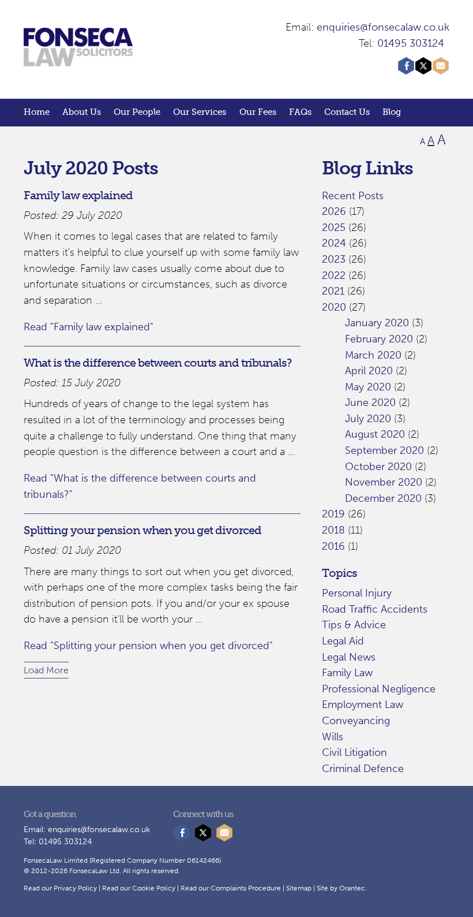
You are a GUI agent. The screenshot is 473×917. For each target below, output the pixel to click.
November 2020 (383, 482)
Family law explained (78, 195)
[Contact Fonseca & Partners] (440, 71)
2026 (334, 211)
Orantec (352, 888)
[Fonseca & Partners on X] (423, 71)
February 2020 (379, 339)
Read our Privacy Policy (60, 888)
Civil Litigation (354, 752)
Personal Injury (357, 593)
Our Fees (257, 112)
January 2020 (377, 322)
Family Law (347, 672)
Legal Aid (343, 641)
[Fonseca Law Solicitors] (78, 60)
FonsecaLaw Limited (56, 860)
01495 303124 (410, 43)
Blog (391, 112)
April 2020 (369, 370)
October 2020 (378, 466)
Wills (332, 736)
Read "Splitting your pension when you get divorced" (148, 645)
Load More (46, 670)
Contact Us (347, 112)
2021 (333, 291)
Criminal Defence (363, 768)
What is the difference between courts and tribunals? (157, 363)
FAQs (300, 112)
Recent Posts (353, 195)
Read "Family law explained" (88, 326)
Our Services (199, 112)
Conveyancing (356, 720)
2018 (333, 530)
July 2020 (368, 418)
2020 (334, 307)
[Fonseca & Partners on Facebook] (406, 71)
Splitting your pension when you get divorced (142, 530)
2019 (333, 514)
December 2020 (383, 498)
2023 (334, 259)
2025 (334, 227)
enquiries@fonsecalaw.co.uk (383, 27)
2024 (334, 243)
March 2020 (373, 355)
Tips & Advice (354, 624)
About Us (81, 112)
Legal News (349, 657)
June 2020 (370, 402)
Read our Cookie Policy (138, 888)
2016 (333, 546)
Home (37, 112)
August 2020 (375, 434)
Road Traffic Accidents (374, 609)
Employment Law (362, 704)
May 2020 (368, 387)
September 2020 (384, 450)
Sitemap (298, 888)
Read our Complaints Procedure (231, 888)
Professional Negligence (379, 689)
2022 (334, 275)
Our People (137, 112)
